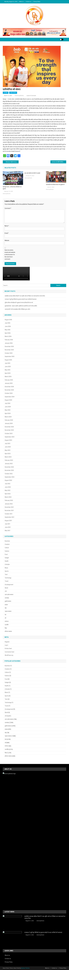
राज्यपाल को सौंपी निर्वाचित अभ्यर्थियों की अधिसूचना (59, 162)
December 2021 (9, 507)
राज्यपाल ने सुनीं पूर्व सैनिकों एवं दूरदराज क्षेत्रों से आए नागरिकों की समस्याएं (20, 299)
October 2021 (8, 514)
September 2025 (9, 356)
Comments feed (9, 652)
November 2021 (9, 510)
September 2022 (9, 477)
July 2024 (7, 403)
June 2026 (8, 326)
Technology (8, 578)
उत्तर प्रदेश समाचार (9, 594)
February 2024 (9, 420)
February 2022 (9, 500)
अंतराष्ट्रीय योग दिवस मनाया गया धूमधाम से (55, 184)
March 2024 (8, 416)
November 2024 (9, 390)
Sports (7, 571)
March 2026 (8, 336)
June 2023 (8, 447)
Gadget (7, 557)
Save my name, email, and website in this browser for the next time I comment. (10, 254)
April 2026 (8, 333)
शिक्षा (6, 628)
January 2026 (9, 343)
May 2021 (7, 530)
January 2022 (9, 504)
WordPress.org (9, 655)
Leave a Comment (31, 95)
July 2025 (7, 363)
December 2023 (9, 426)
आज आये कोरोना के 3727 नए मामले (32, 173)
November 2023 (9, 430)
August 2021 (8, 520)
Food (6, 554)
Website (7, 240)
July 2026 (7, 323)
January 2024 (9, 423)
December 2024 (9, 386)
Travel (6, 581)
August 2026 (8, 319)
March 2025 (8, 376)
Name (7, 226)
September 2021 (9, 517)
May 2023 (7, 450)
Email (7, 233)
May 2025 (7, 370)
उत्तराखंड (5, 92)
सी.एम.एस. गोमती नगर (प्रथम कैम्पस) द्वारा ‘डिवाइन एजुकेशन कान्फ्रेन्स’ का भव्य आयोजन (12, 162)
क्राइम (6, 604)
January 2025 (9, 383)
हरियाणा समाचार (8, 631)
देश (5, 614)
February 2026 (9, 339)
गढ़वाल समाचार (13, 92)
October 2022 (8, 473)
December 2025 (9, 346)
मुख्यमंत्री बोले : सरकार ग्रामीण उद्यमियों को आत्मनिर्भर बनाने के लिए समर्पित (21, 306)
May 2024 (7, 410)
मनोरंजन (7, 621)
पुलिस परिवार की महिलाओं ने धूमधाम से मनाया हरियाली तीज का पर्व (19, 302)
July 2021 (7, 524)
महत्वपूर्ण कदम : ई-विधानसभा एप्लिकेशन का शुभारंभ (12, 187)
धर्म (5, 618)
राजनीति (6, 624)
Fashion (7, 551)
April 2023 (8, 453)
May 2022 (7, 490)
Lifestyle (7, 564)
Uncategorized (9, 584)
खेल (6, 608)
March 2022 (8, 497)
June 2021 (8, 527)
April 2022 (8, 493)
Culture (7, 547)
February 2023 (9, 460)
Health (6, 561)
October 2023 (8, 433)
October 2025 (8, 353)
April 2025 (8, 373)
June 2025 (8, 366)
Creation (7, 544)
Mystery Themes (25, 968)
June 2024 (8, 406)
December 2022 (9, 467)
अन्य (6, 591)
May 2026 (7, 329)
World (6, 588)
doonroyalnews (19, 95)
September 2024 (9, 396)
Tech (6, 574)
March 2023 (8, 457)
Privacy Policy (36, 1)
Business (7, 541)
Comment (8, 208)
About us (21, 1)
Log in (6, 645)
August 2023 (8, 440)
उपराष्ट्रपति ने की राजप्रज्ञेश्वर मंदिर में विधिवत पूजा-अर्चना (17, 309)
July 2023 (7, 443)
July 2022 (7, 483)
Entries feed (8, 648)
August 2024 (8, 400)
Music (6, 568)
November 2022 (9, 470)
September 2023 (9, 437)
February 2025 (9, 380)
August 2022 (8, 480)
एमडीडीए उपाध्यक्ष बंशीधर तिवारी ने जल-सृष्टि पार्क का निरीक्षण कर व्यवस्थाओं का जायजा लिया (25, 296)
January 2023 (9, 463)
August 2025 (8, 360)
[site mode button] (61, 39)
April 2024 (8, 413)
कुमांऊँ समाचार (8, 601)
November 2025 (9, 350)
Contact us (28, 1)
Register (7, 642)
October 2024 (8, 393)
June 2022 (8, 487)
